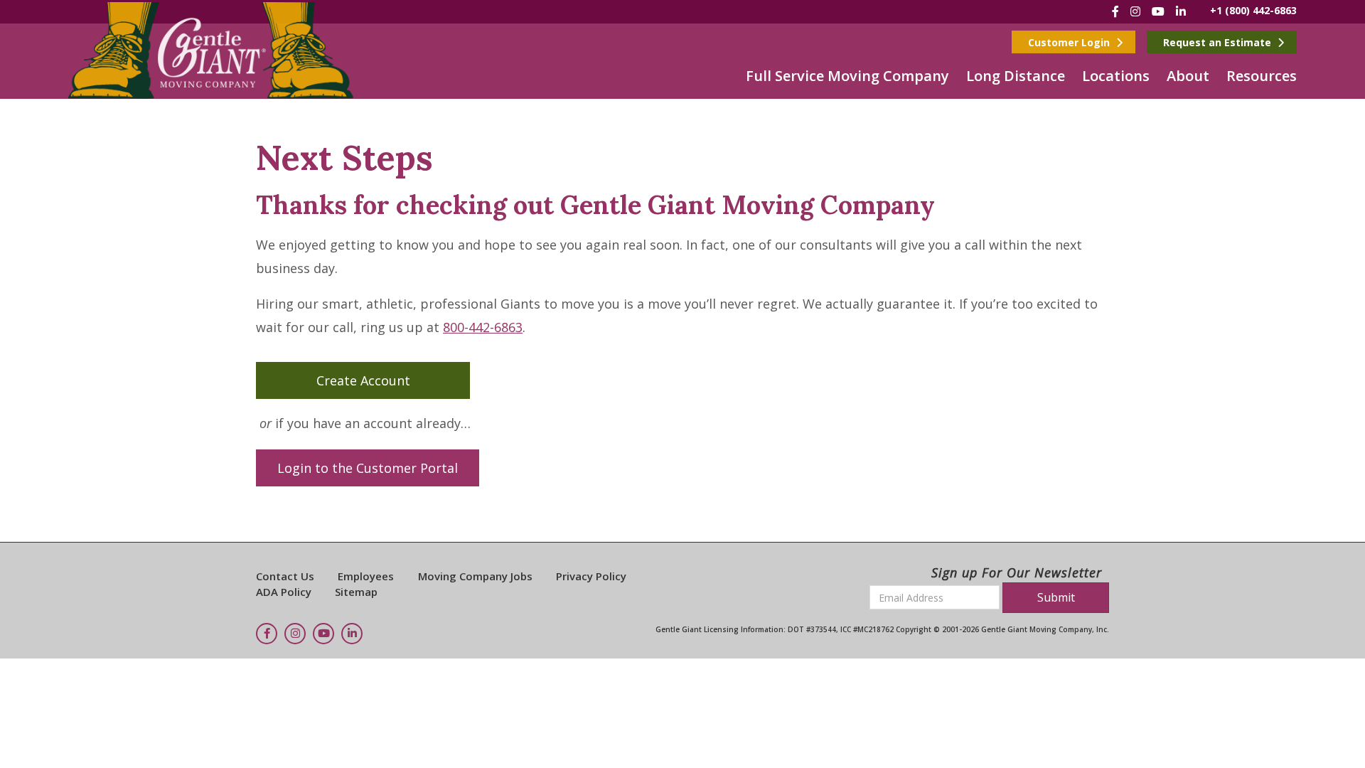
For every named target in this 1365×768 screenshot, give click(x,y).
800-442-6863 (483, 327)
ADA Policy (283, 592)
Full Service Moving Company (847, 75)
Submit (1056, 597)
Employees (366, 576)
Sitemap (356, 592)
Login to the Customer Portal (367, 467)
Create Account (363, 380)
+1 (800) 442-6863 (1253, 10)
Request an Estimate (1218, 42)
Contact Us (285, 576)
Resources (1261, 75)
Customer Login (1070, 42)
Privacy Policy (591, 576)
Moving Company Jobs (475, 576)
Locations (1116, 75)
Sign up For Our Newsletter (1016, 572)
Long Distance (1015, 75)
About (1188, 75)
